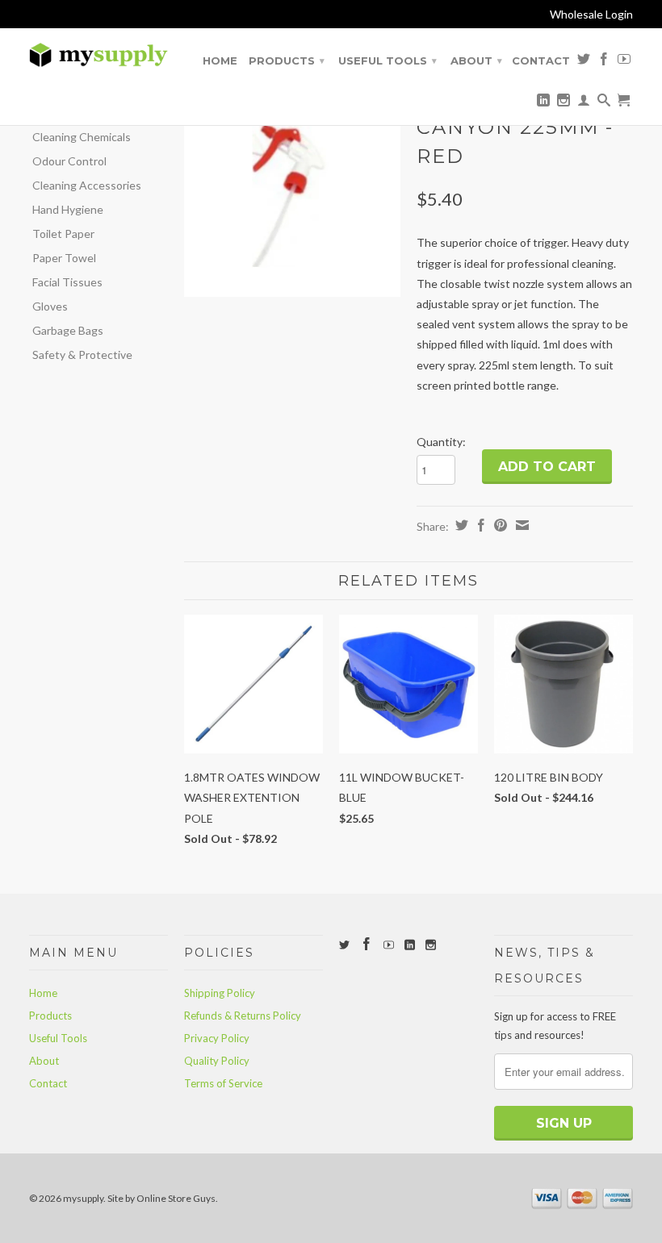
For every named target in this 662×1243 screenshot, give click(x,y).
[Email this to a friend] (520, 525)
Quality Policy (216, 1060)
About (476, 60)
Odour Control (69, 161)
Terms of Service (223, 1083)
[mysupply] (98, 55)
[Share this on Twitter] (459, 525)
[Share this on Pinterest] (498, 525)
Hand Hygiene (67, 209)
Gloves (50, 306)
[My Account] (583, 103)
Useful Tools (387, 60)
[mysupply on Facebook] (603, 62)
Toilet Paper (63, 233)
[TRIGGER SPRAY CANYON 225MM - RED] (292, 189)
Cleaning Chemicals (81, 137)
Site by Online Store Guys (161, 1198)
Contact (541, 60)
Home (220, 60)
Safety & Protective (82, 354)
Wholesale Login (591, 14)
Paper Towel (64, 258)
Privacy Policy (216, 1038)
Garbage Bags (67, 330)
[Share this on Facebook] (479, 525)
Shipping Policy (219, 992)
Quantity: (441, 441)
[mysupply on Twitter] (583, 62)
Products (287, 60)
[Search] (603, 103)
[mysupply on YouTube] (624, 62)
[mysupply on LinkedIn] (543, 103)
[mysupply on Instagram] (563, 103)
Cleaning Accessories (86, 185)
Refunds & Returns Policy (242, 1015)
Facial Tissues (67, 282)
